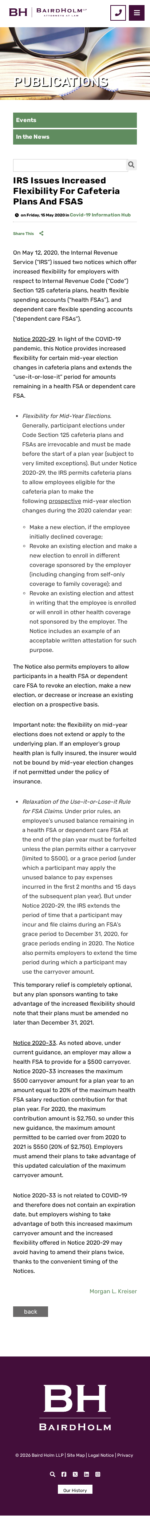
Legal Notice (101, 1455)
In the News (33, 136)
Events (26, 120)
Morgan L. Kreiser (113, 1291)
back (30, 1311)
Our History (75, 1490)
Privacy (125, 1455)
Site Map (76, 1455)
